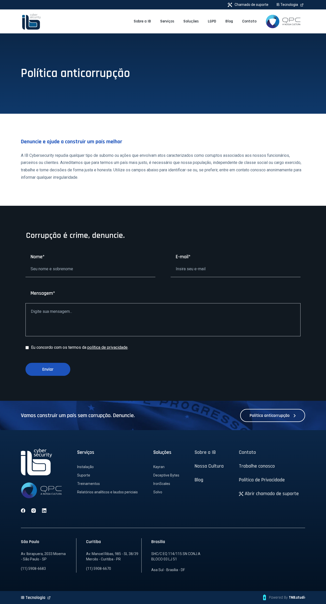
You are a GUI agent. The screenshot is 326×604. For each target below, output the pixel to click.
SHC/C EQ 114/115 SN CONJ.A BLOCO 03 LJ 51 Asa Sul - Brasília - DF (175, 562)
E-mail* (183, 256)
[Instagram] (33, 510)
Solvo (157, 492)
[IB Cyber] (31, 21)
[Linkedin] (44, 510)
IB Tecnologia (288, 5)
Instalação (85, 467)
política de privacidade (107, 347)
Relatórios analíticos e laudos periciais (107, 492)
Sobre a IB (205, 452)
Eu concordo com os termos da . (79, 347)
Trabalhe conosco (257, 466)
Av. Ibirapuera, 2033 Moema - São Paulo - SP (43, 556)
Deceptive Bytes (166, 475)
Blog (199, 480)
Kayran (159, 467)
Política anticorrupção (270, 415)
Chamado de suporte (251, 5)
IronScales (161, 484)
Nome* (38, 256)
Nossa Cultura (209, 466)
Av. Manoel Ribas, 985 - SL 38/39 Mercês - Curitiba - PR (112, 556)
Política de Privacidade (262, 480)
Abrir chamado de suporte (271, 493)
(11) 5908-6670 (98, 569)
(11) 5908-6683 (33, 569)
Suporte (83, 475)
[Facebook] (23, 510)
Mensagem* (43, 293)
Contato (247, 452)
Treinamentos (88, 484)
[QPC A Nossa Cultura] (283, 21)
